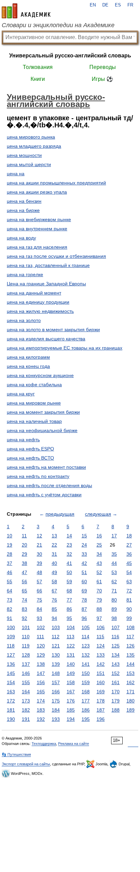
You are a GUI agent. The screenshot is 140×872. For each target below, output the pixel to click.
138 (41, 664)
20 (24, 545)
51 (84, 572)
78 (84, 600)
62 (114, 581)
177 (86, 701)
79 (99, 600)
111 (40, 636)
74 (24, 600)
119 (26, 645)
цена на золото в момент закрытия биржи (53, 329)
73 (9, 600)
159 (86, 682)
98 (114, 618)
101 (26, 627)
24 (84, 545)
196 (101, 719)
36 (129, 554)
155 (26, 682)
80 (114, 600)
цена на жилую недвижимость (40, 311)
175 (56, 701)
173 (26, 701)
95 (69, 618)
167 (71, 691)
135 (130, 655)
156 (41, 682)
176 (71, 701)
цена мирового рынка (31, 137)
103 (56, 627)
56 (24, 581)
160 (101, 682)
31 (54, 554)
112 (55, 636)
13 (54, 535)
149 (71, 673)
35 (114, 554)
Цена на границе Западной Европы (46, 283)
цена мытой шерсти (29, 164)
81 (129, 600)
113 (70, 636)
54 (129, 572)
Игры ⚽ (102, 79)
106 (101, 627)
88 (99, 609)
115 (100, 636)
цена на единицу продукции (38, 302)
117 (130, 636)
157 (56, 682)
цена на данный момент (34, 293)
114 (85, 636)
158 (71, 682)
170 (115, 691)
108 (130, 627)
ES (118, 5)
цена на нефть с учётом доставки (44, 494)
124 (101, 645)
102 (41, 627)
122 (71, 645)
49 (54, 572)
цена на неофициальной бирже (42, 430)
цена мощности (24, 155)
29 (24, 554)
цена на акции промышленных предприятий (56, 182)
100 (11, 627)
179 (115, 701)
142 (101, 664)
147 (41, 673)
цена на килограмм (28, 357)
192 (41, 719)
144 (130, 664)
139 (56, 664)
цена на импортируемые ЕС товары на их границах (64, 348)
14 (69, 535)
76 (54, 600)
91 (9, 618)
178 (101, 701)
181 (11, 710)
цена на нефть (23, 439)
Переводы (102, 67)
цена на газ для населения (37, 247)
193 (56, 719)
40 (54, 563)
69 (84, 590)
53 (114, 572)
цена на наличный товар (34, 421)
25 (99, 545)
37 (9, 563)
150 (86, 673)
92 (24, 618)
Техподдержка (44, 744)
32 (69, 554)
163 (11, 691)
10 (9, 535)
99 (129, 618)
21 (39, 545)
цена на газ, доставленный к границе (48, 265)
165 (41, 691)
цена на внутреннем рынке (37, 228)
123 (86, 645)
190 (11, 719)
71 (114, 590)
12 (39, 535)
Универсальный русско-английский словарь (70, 55)
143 (115, 664)
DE (105, 5)
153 (130, 673)
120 (41, 645)
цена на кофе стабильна (34, 384)
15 (84, 535)
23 (69, 545)
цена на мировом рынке (34, 403)
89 (114, 609)
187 (101, 710)
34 (99, 554)
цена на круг (21, 393)
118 (11, 645)
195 (86, 719)
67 (54, 590)
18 (129, 535)
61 (99, 581)
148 (56, 673)
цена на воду (21, 238)
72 (129, 590)
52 (99, 572)
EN (93, 5)
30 (39, 554)
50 (69, 572)
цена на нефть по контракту (38, 476)
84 (39, 609)
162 (130, 682)
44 (114, 563)
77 (69, 600)
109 (11, 636)
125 (115, 645)
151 (101, 673)
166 (56, 691)
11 (24, 535)
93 (39, 618)
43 (99, 563)
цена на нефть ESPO (30, 448)
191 (26, 719)
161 (115, 682)
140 (71, 664)
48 (39, 572)
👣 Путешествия (16, 754)
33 (84, 554)
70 (99, 590)
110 (26, 636)
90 (129, 609)
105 (86, 627)
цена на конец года (28, 366)
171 (130, 691)
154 (11, 682)
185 (71, 710)
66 (39, 590)
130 (56, 655)
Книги (38, 79)
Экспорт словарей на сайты (26, 764)
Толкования (38, 67)
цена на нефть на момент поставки (46, 467)
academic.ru (26, 10)
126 (130, 645)
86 (69, 609)
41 (69, 563)
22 (54, 545)
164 (26, 691)
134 (115, 655)
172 (11, 701)
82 (9, 609)
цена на (15, 173)
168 (86, 691)
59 (69, 581)
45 (129, 563)
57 (39, 581)
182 (26, 710)
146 (26, 673)
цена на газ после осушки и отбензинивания (56, 256)
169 (101, 691)
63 (129, 581)
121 (56, 645)
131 (71, 655)
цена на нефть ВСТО (30, 458)
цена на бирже (23, 210)
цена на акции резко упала (37, 192)
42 (84, 563)
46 (9, 572)
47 (24, 572)
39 (39, 563)
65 (24, 590)
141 (86, 664)
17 (114, 535)
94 (54, 618)
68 (69, 590)
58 (54, 581)
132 (86, 655)
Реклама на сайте (73, 744)
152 (115, 673)
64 (9, 590)
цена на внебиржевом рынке (39, 219)
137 (26, 664)
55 (9, 581)
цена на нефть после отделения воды (49, 485)
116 (115, 636)
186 (86, 710)
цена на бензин (24, 201)
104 (71, 627)
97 (99, 618)
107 (115, 627)
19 (9, 545)
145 (11, 673)
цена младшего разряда (34, 146)
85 (54, 609)
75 (39, 600)
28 (9, 554)
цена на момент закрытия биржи (43, 412)
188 (115, 710)
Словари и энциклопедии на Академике (58, 25)
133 (101, 655)
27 (129, 545)
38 (24, 563)
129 (41, 655)
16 (99, 535)
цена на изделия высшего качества (46, 338)
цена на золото (24, 320)
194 (71, 719)
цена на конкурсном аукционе (40, 375)
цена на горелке (25, 274)
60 (84, 581)
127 (11, 655)
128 (26, 655)
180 (130, 701)
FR (130, 5)
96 (84, 618)
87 (84, 609)
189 (130, 710)
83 (24, 609)
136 (11, 664)
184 (56, 710)
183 (41, 710)
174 (41, 701)
